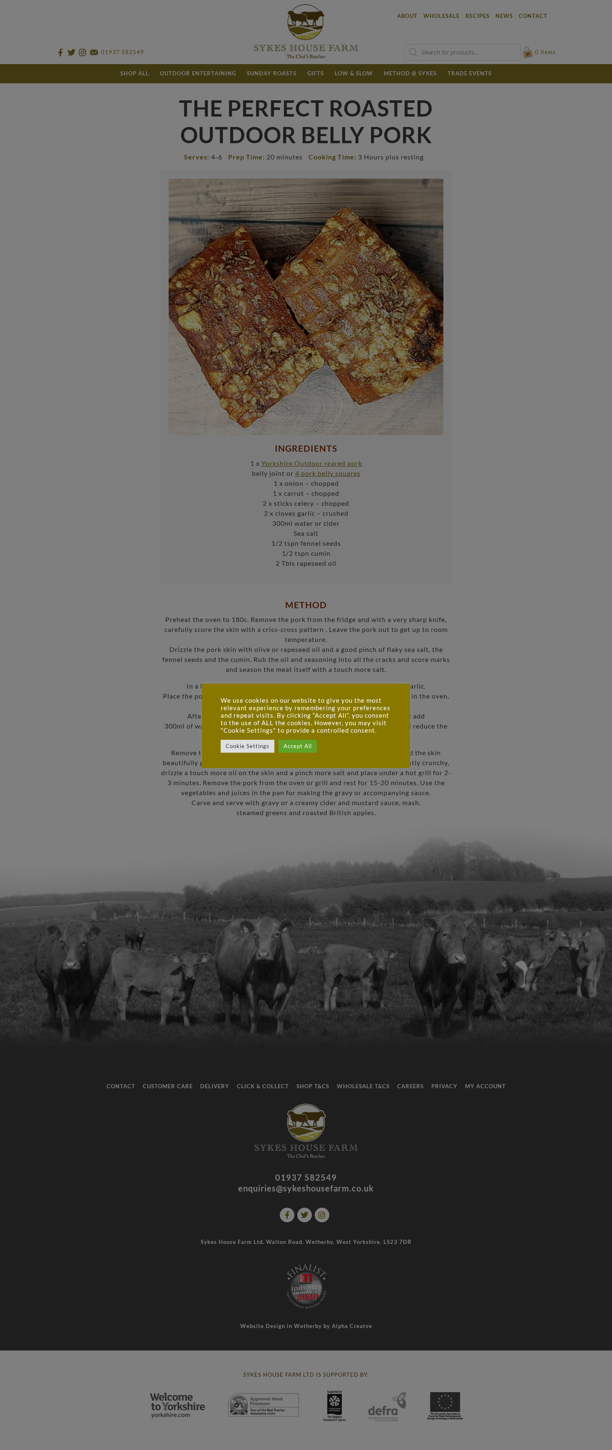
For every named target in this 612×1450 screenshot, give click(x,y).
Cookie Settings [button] (247, 746)
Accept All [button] (298, 746)
